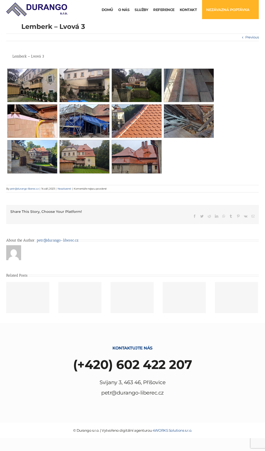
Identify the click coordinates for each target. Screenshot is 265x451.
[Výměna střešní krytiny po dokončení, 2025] (84, 156)
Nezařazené (64, 188)
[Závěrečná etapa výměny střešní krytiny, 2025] (32, 156)
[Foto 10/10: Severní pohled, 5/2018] (132, 297)
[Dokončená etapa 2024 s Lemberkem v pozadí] (136, 121)
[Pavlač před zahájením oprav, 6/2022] (84, 85)
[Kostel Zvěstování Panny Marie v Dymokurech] (79, 297)
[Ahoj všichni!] (236, 297)
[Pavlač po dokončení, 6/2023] (32, 85)
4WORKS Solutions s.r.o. (172, 430)
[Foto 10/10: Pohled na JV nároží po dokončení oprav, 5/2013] (27, 297)
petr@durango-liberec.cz (24, 188)
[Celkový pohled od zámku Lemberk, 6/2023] (136, 85)
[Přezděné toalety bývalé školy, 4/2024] (32, 121)
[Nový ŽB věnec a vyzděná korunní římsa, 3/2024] (189, 85)
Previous (252, 37)
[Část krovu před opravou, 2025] (189, 121)
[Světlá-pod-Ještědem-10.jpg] (184, 297)
